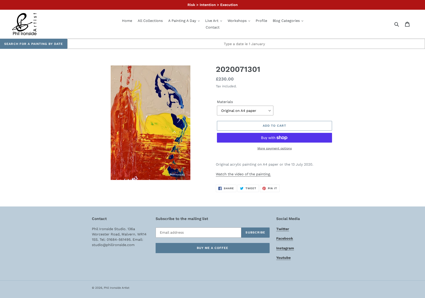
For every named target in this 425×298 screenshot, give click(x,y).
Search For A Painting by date (33, 44)
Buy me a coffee (212, 248)
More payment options (274, 148)
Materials (225, 102)
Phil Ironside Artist (116, 287)
